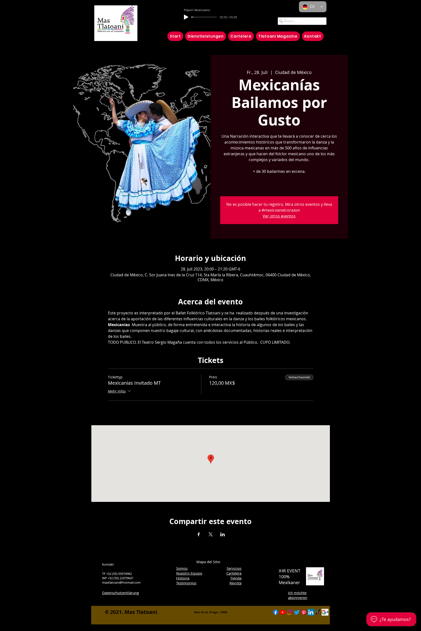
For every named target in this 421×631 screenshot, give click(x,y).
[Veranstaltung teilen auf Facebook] (198, 534)
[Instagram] (289, 612)
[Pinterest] (303, 612)
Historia (182, 578)
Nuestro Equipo (189, 573)
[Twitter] (296, 612)
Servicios (234, 568)
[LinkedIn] (310, 612)
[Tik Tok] (318, 612)
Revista (235, 582)
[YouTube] (282, 612)
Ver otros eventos (279, 216)
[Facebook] (275, 612)
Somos (182, 568)
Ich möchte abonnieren (297, 595)
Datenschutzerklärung (120, 592)
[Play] (186, 17)
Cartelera (233, 573)
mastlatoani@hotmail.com (121, 582)
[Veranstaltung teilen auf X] (210, 534)
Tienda (235, 578)
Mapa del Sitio (208, 561)
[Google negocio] (325, 612)
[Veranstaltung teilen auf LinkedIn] (222, 534)
